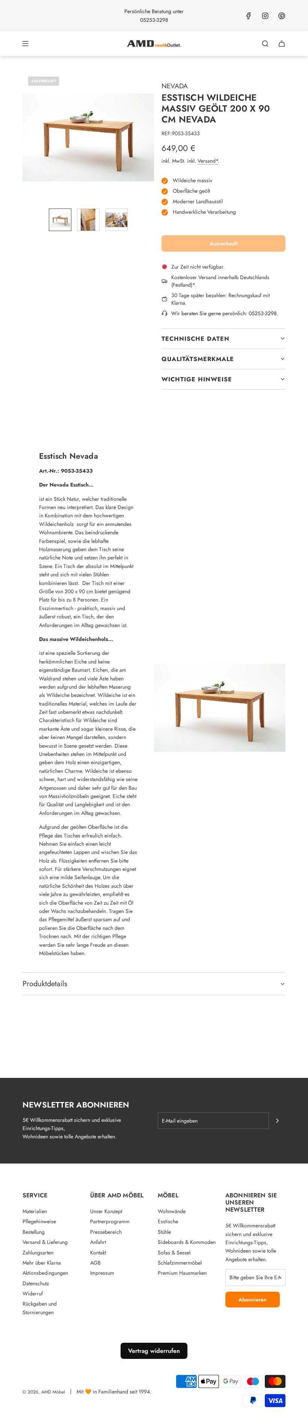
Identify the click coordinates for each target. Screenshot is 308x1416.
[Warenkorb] (281, 43)
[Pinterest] (281, 16)
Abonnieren (253, 1299)
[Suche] (265, 43)
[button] (29, 137)
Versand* (208, 161)
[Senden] (277, 1120)
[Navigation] (25, 43)
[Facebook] (248, 16)
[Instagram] (265, 16)
